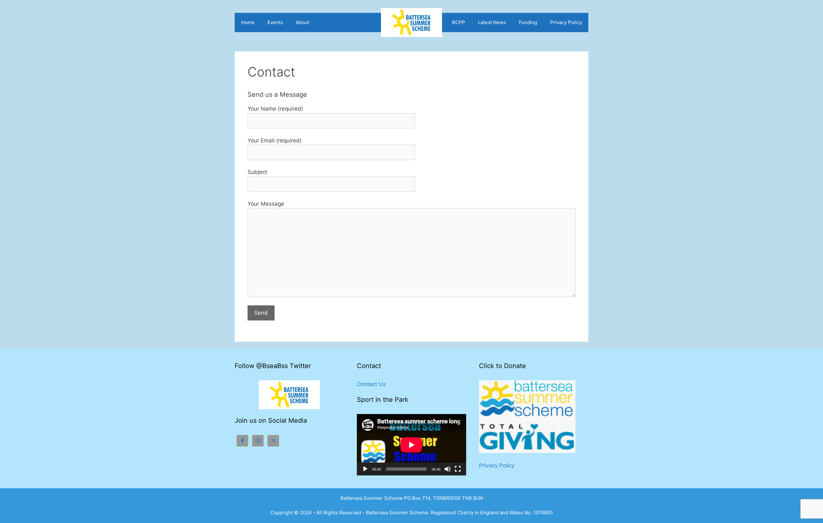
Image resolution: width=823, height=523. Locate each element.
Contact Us (371, 384)
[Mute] (447, 469)
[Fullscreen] (458, 469)
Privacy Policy (566, 22)
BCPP (458, 22)
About (302, 22)
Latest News (492, 22)
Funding (528, 22)
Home (248, 22)
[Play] (365, 469)
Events (275, 22)
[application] (411, 444)
